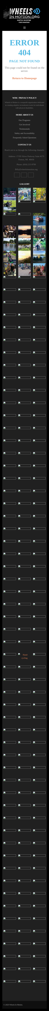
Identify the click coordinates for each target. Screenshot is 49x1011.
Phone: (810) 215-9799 (26, 164)
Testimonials (24, 129)
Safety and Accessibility (25, 133)
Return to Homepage (24, 78)
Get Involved (24, 124)
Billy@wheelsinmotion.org (26, 169)
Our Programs (24, 120)
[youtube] (17, 175)
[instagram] (24, 175)
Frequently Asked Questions (24, 137)
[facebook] (31, 175)
